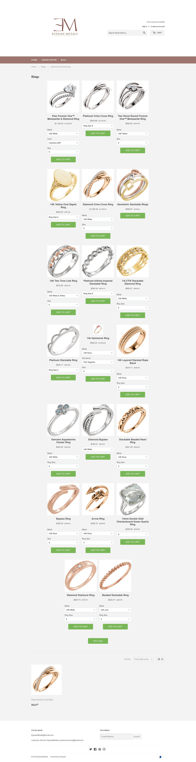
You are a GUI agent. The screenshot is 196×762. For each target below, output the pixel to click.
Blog (63, 60)
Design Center (49, 60)
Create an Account (158, 26)
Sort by (128, 659)
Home (34, 60)
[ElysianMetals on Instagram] (104, 750)
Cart (159, 32)
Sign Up (137, 737)
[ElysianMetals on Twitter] (90, 750)
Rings (43, 67)
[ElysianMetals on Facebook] (95, 750)
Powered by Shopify (58, 757)
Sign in (144, 26)
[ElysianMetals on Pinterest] (99, 750)
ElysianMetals (42, 757)
